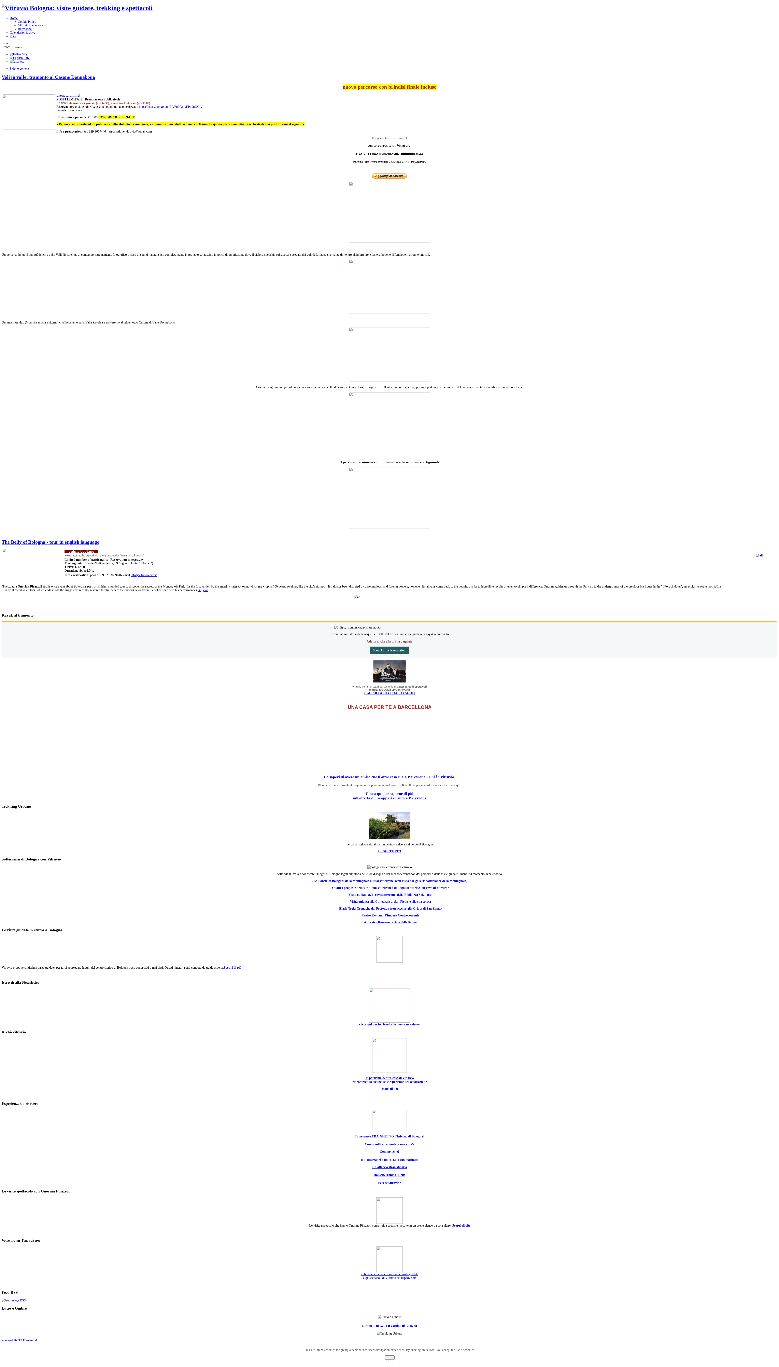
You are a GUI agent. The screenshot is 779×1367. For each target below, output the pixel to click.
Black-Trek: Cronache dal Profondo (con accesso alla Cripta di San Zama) (390, 908)
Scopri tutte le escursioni (389, 650)
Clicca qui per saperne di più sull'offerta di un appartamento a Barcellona (390, 795)
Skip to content (19, 68)
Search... (7, 47)
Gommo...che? (389, 1151)
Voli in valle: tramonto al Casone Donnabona (48, 77)
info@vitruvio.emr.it (144, 575)
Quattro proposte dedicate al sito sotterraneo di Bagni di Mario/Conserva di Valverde (390, 887)
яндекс (203, 590)
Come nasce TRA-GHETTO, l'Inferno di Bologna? (389, 1136)
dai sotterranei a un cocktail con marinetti (389, 1159)
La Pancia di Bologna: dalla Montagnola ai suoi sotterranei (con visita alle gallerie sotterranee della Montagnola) (390, 881)
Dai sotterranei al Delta (390, 1175)
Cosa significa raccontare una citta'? (389, 1144)
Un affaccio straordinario (389, 1167)
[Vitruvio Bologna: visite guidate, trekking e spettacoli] (77, 8)
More (389, 1361)
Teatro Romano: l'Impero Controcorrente (390, 915)
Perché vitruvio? (389, 1183)
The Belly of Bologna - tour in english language (50, 542)
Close (389, 1357)
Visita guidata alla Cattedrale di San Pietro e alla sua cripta (390, 901)
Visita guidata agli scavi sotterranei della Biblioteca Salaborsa (390, 894)
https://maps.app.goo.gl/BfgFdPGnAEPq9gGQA (170, 106)
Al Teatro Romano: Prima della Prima (390, 922)
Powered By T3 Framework (20, 1340)
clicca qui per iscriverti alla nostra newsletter (389, 1024)
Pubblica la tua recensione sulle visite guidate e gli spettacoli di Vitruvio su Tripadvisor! (389, 1276)
